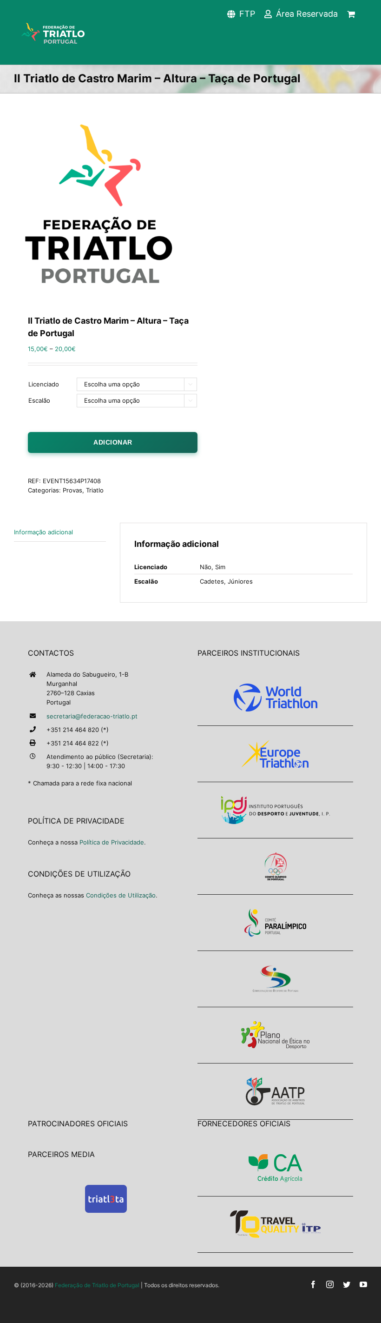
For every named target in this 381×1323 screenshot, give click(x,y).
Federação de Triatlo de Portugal (97, 1285)
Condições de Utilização (121, 895)
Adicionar (112, 442)
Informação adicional (43, 532)
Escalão (39, 400)
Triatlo (95, 490)
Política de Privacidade (111, 842)
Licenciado (43, 384)
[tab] (60, 532)
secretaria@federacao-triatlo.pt (92, 716)
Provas (72, 490)
